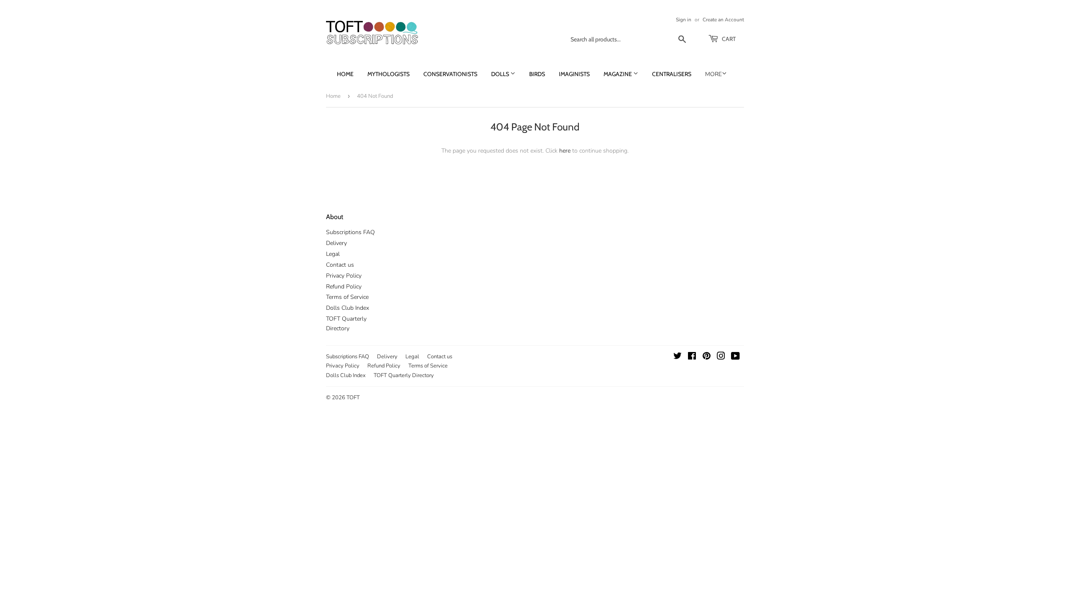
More (713, 74)
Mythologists (388, 74)
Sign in (683, 19)
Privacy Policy (344, 276)
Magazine (618, 74)
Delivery (336, 243)
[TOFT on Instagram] (721, 357)
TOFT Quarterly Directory (404, 375)
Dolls (500, 74)
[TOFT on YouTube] (735, 357)
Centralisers (671, 74)
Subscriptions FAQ (350, 232)
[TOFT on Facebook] (692, 357)
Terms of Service (347, 297)
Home (345, 74)
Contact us (340, 265)
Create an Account (723, 19)
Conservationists (450, 74)
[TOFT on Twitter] (677, 357)
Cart (728, 39)
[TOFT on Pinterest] (706, 357)
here (565, 151)
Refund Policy (344, 287)
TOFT (353, 397)
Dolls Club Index (347, 308)
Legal (333, 254)
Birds (537, 74)
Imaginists (574, 74)
